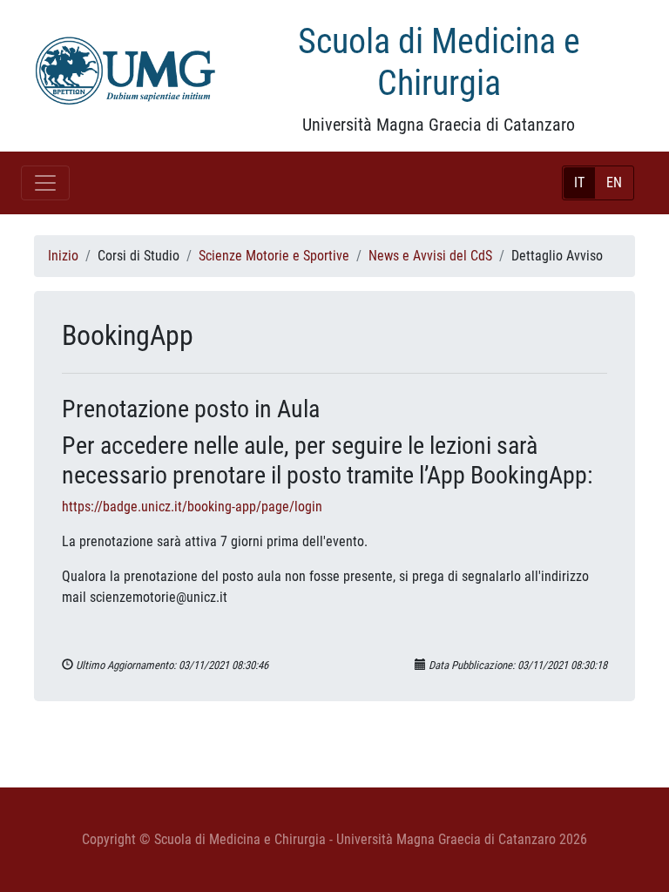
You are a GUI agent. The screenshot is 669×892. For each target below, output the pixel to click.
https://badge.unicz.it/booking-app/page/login (192, 506)
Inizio (63, 255)
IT (579, 182)
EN (614, 182)
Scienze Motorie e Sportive (274, 255)
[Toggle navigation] (45, 183)
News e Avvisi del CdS (430, 255)
